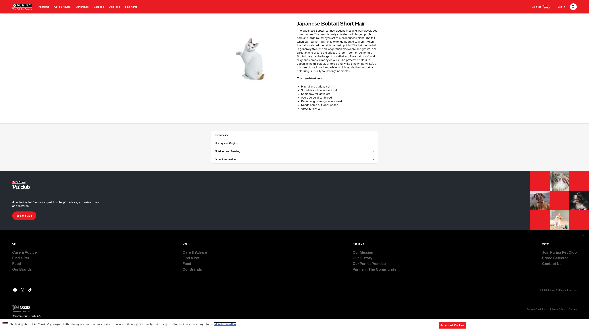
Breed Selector (555, 258)
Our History (362, 258)
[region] (294, 325)
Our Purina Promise (369, 263)
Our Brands (82, 6)
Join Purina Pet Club (559, 252)
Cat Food (99, 6)
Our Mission (363, 252)
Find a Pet (20, 258)
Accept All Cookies (452, 325)
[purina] (15, 290)
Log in (561, 6)
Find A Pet (131, 6)
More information (225, 324)
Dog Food (114, 6)
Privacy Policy (557, 309)
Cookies (572, 309)
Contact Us (552, 263)
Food (16, 263)
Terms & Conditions (537, 309)
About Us (43, 6)
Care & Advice (62, 6)
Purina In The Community (374, 269)
